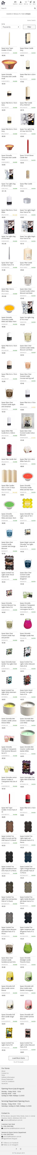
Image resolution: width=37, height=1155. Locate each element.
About (3, 1071)
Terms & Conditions (7, 1081)
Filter (29, 27)
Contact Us (5, 1073)
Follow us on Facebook (10, 1143)
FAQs (3, 1075)
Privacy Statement (7, 1079)
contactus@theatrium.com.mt (12, 1120)
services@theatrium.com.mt (12, 1136)
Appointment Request (10, 1139)
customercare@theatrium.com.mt (14, 1128)
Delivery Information (8, 1077)
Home (29, 20)
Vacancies (4, 1083)
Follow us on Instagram (10, 1145)
